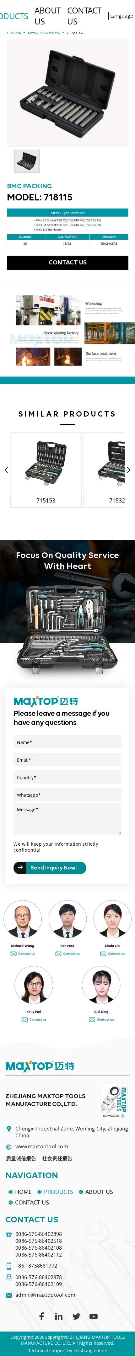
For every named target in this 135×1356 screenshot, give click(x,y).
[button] (128, 470)
